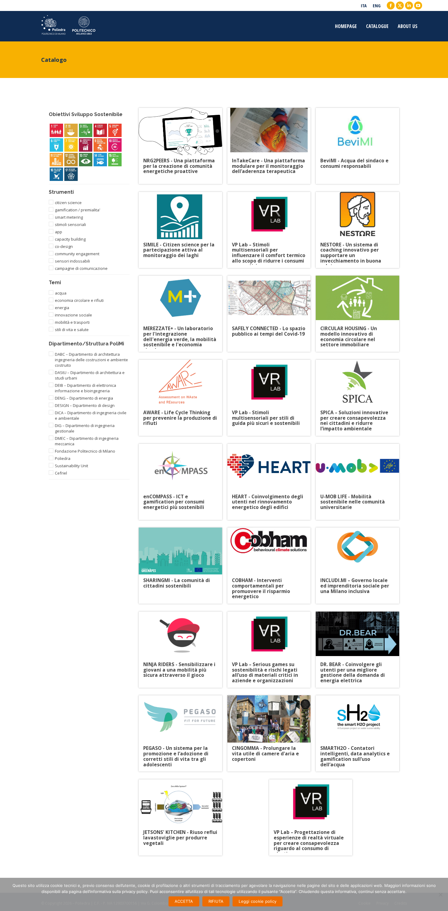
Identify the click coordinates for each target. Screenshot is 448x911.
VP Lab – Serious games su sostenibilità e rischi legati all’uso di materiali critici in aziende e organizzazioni (265, 667)
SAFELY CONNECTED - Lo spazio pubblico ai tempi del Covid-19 (268, 331)
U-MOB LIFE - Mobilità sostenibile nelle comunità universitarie (352, 499)
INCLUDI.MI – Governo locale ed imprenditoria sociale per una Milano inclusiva (354, 583)
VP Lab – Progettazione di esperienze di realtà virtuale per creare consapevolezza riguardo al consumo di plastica (309, 835)
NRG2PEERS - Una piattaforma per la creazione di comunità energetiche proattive (179, 163)
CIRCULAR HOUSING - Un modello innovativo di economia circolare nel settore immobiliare (348, 331)
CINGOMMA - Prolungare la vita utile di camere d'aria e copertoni (265, 751)
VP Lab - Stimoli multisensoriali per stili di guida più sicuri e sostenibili (266, 415)
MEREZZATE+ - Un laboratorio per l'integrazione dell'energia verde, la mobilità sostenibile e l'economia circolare (179, 331)
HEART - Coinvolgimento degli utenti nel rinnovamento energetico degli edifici (267, 499)
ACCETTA (184, 901)
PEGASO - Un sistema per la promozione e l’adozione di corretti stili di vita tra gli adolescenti (175, 751)
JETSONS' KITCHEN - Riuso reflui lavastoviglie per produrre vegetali (180, 835)
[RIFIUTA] (440, 895)
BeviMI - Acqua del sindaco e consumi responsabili (354, 163)
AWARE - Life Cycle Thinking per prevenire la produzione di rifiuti (180, 415)
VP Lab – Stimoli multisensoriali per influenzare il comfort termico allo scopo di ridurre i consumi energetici (268, 247)
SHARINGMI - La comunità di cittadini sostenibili (176, 583)
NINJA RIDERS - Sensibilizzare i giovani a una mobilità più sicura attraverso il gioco (179, 667)
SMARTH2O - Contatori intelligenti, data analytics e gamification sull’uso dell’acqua (355, 751)
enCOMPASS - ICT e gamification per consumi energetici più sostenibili (173, 499)
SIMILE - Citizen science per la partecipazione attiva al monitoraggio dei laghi (179, 247)
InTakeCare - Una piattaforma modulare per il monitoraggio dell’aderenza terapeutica (268, 163)
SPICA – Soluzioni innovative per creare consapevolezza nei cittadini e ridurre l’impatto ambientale (354, 415)
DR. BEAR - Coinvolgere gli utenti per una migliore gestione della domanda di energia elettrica (352, 667)
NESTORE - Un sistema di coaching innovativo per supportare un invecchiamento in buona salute (350, 247)
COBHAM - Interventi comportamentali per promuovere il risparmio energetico (261, 583)
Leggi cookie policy (257, 901)
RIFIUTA (216, 901)
